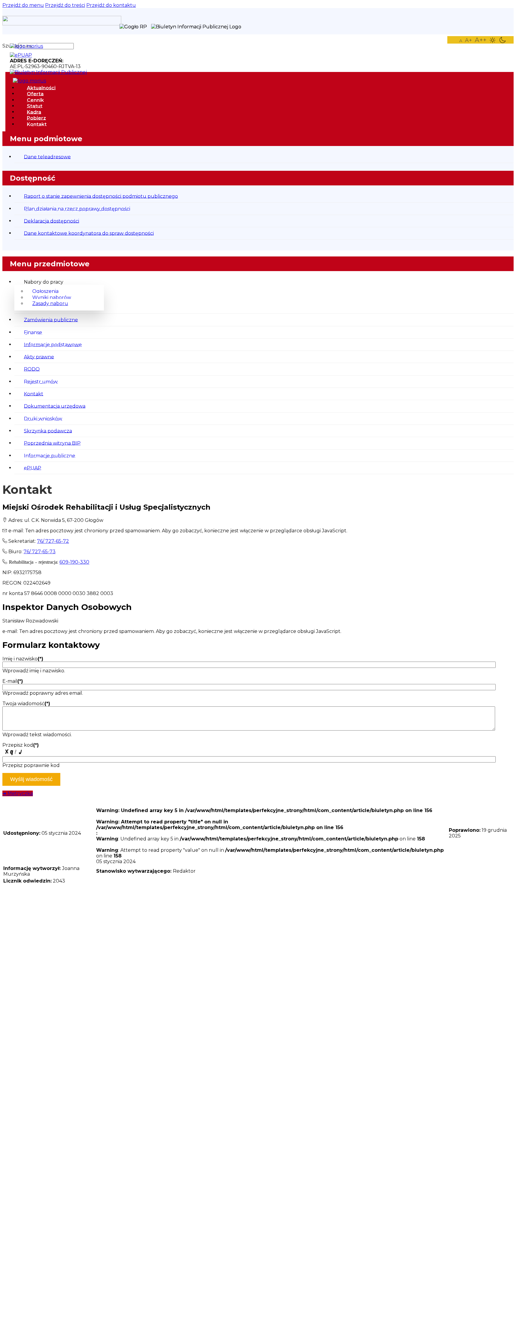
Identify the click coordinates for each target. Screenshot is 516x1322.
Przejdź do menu (23, 5)
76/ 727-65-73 (40, 551)
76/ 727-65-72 (53, 541)
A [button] (460, 40)
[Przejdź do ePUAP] (24, 55)
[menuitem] (41, 87)
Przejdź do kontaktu (111, 5)
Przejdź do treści (65, 5)
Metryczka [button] (17, 793)
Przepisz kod (20, 745)
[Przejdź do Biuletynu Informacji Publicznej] (51, 72)
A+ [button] (468, 40)
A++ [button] (480, 40)
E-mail (12, 681)
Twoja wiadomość (26, 703)
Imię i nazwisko (22, 659)
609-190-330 (74, 562)
